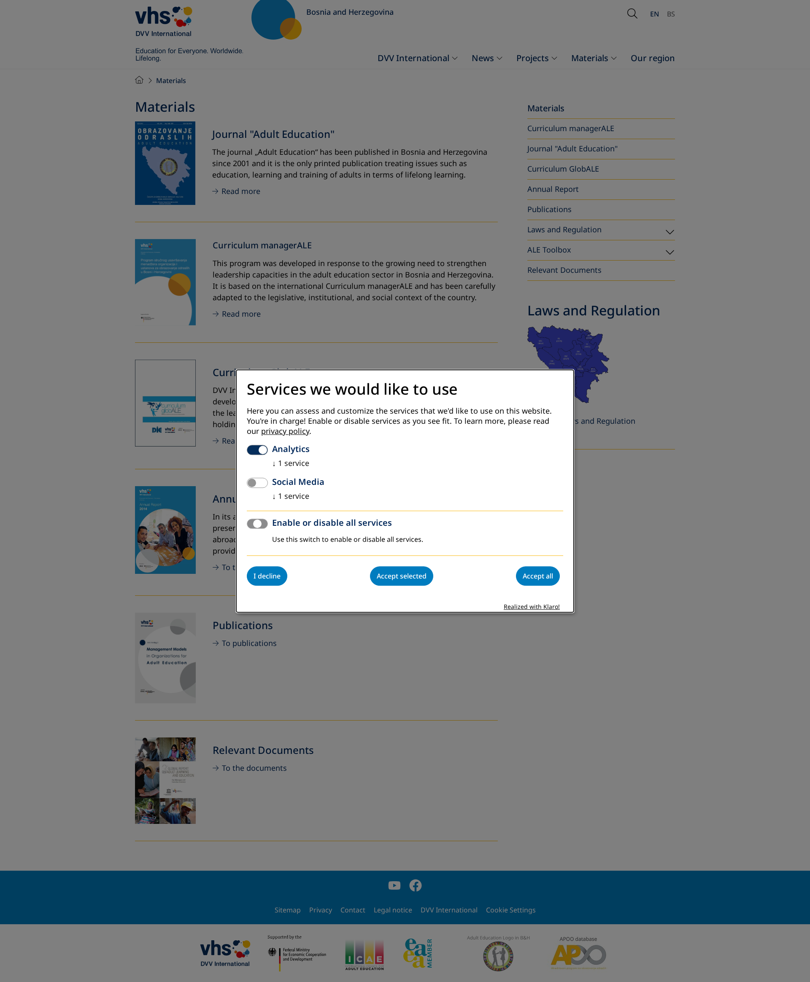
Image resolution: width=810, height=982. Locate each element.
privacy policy (285, 431)
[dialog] (405, 491)
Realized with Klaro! (532, 607)
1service (290, 463)
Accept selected (402, 576)
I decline (267, 576)
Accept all (538, 576)
